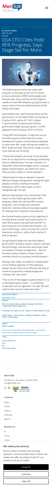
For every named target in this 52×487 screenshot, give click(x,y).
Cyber (7, 440)
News (6, 402)
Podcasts (8, 415)
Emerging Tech (8, 297)
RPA (3, 345)
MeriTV (7, 419)
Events (7, 406)
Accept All (26, 467)
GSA (3, 343)
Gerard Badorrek (9, 340)
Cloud (6, 436)
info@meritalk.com (12, 383)
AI (5, 431)
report (5, 198)
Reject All (26, 481)
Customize (26, 474)
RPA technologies (9, 348)
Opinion (7, 411)
